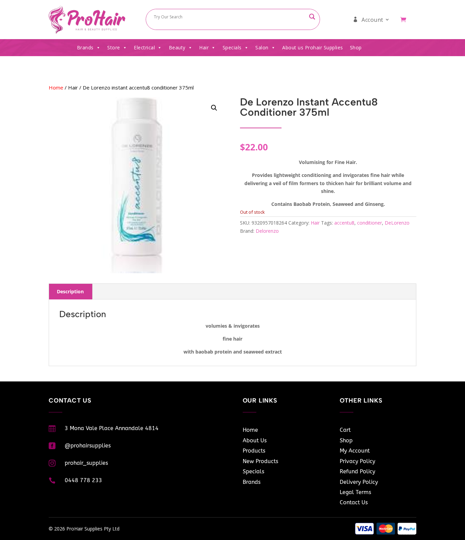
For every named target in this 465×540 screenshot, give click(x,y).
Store (113, 47)
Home (56, 87)
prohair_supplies (86, 463)
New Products (260, 461)
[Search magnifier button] (312, 16)
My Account (355, 450)
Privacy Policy (357, 461)
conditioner (369, 222)
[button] (214, 108)
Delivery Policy (359, 482)
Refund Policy (357, 471)
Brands (85, 47)
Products (254, 450)
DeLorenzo (397, 222)
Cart (345, 430)
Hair (204, 47)
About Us (255, 440)
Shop (356, 47)
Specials (232, 47)
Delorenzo (267, 231)
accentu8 (344, 222)
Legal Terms (355, 492)
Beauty (177, 47)
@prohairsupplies (88, 445)
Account (372, 19)
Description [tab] (70, 291)
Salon (262, 47)
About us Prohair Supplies (312, 47)
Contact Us (354, 502)
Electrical (144, 47)
